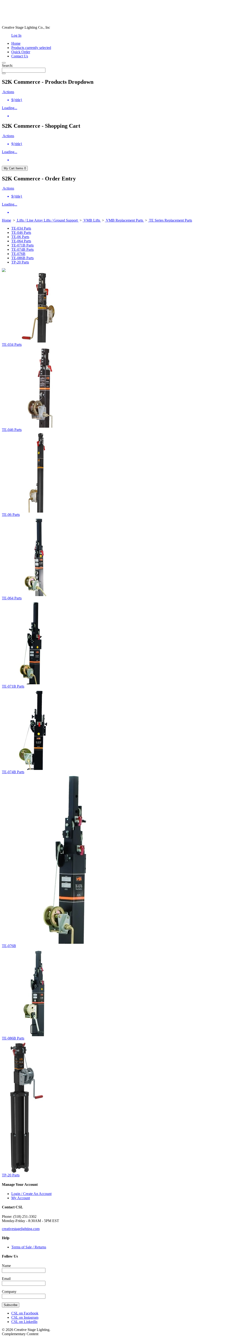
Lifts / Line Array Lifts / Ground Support (47, 220)
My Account (20, 1198)
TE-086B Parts (22, 258)
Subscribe (10, 1305)
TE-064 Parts (21, 241)
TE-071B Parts (22, 245)
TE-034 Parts (21, 228)
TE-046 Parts (21, 233)
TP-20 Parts (20, 262)
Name (6, 1266)
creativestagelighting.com (21, 1229)
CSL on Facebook (24, 1313)
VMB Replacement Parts (124, 220)
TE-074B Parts (22, 249)
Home (6, 220)
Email (6, 1279)
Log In (16, 35)
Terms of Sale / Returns (28, 1247)
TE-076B (18, 254)
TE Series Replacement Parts (170, 220)
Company (9, 1292)
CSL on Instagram (24, 1317)
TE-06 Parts (20, 237)
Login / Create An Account (31, 1194)
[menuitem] (125, 100)
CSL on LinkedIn (24, 1322)
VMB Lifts (92, 220)
